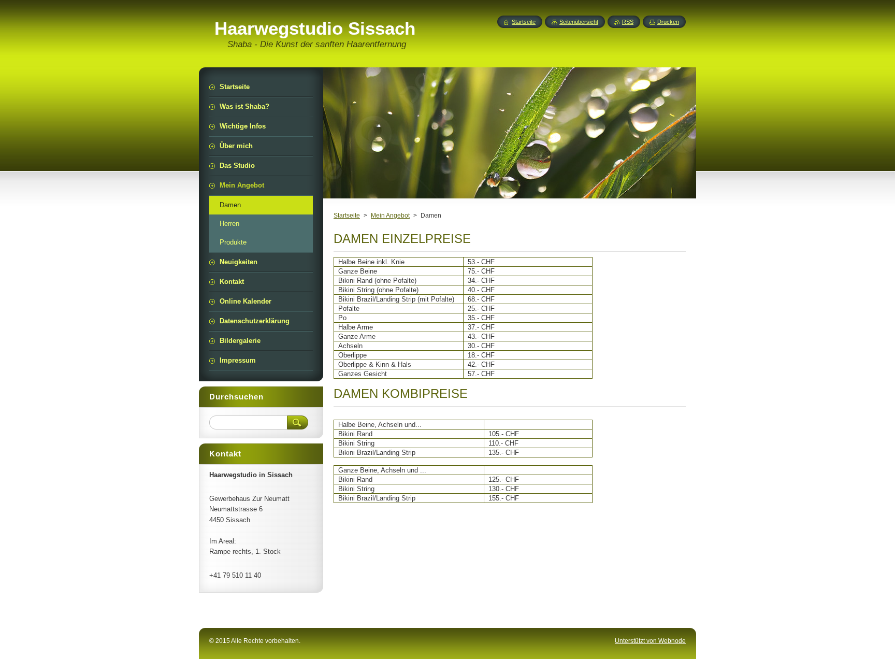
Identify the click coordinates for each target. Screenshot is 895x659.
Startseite (347, 215)
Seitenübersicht (578, 22)
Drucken (668, 22)
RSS (627, 22)
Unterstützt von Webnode (650, 641)
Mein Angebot (390, 215)
